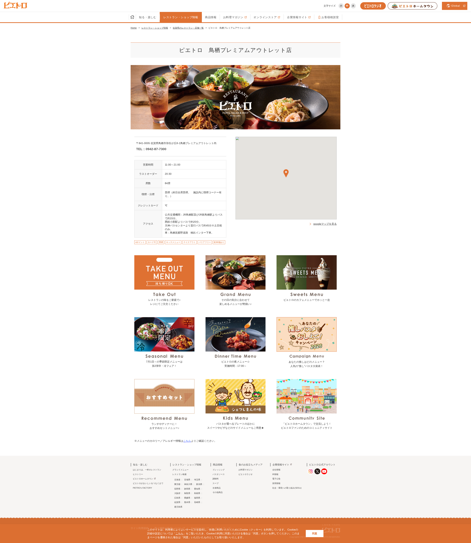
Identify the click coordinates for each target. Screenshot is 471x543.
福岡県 (197, 498)
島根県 (197, 493)
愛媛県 (187, 498)
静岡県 (187, 489)
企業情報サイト (280, 464)
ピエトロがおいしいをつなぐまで (148, 483)
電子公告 (276, 479)
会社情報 (276, 470)
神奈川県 (188, 484)
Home (134, 28)
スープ (216, 483)
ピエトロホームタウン (143, 479)
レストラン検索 (179, 474)
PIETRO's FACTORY (142, 488)
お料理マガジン (245, 470)
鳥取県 (187, 493)
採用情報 (276, 483)
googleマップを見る (325, 223)
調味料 (216, 479)
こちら (179, 533)
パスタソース (219, 474)
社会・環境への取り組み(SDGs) (287, 488)
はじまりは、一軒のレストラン (147, 470)
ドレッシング (219, 470)
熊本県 (187, 502)
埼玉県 (197, 480)
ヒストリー (138, 474)
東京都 (177, 484)
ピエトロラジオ (245, 474)
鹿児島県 (178, 507)
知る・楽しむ (147, 17)
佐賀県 (177, 502)
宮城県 (187, 480)
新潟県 (199, 484)
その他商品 (218, 492)
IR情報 (275, 474)
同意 (314, 533)
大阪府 (177, 493)
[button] (286, 173)
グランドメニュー (180, 470)
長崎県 (197, 502)
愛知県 (197, 489)
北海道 (177, 480)
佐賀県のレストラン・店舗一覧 (188, 28)
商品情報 (211, 17)
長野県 (177, 489)
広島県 (177, 498)
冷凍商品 (217, 488)
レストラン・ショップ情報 (180, 17)
